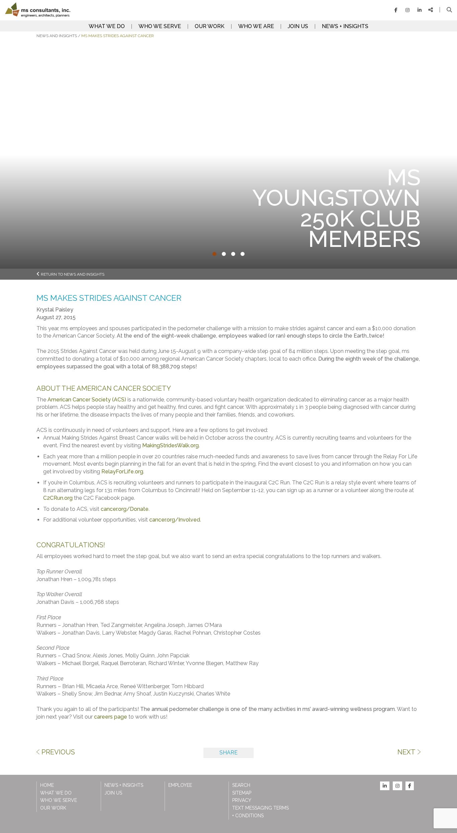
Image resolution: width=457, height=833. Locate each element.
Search (241, 785)
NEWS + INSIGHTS (345, 26)
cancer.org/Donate (125, 509)
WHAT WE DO (107, 26)
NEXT (406, 752)
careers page (110, 717)
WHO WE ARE (256, 26)
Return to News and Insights (72, 274)
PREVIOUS (58, 752)
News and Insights (56, 35)
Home (47, 785)
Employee (180, 785)
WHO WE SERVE (160, 26)
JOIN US (298, 26)
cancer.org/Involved (174, 520)
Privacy (241, 800)
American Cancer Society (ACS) (87, 399)
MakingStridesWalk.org (170, 445)
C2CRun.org (58, 498)
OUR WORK (209, 26)
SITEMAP (241, 793)
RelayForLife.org (122, 471)
